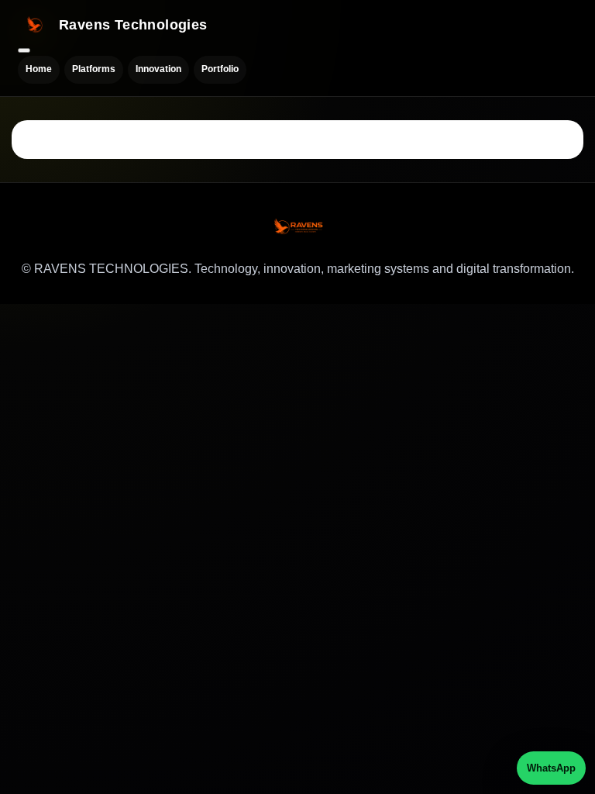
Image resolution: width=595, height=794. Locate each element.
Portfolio (220, 69)
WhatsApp (551, 768)
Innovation (158, 69)
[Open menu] (24, 50)
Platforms (93, 69)
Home (39, 69)
